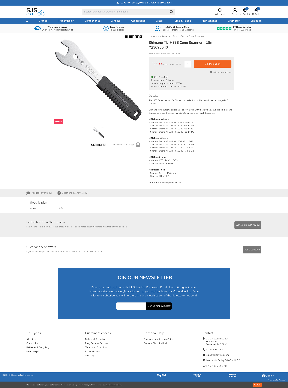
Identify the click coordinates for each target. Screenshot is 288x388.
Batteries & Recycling (37, 347)
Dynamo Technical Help (156, 343)
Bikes (159, 21)
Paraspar (282, 380)
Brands (43, 21)
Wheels (115, 21)
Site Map (89, 355)
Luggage (256, 21)
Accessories (138, 21)
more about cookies (113, 385)
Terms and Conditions (96, 347)
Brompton (234, 21)
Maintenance (209, 21)
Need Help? (32, 351)
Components (92, 21)
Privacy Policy (92, 351)
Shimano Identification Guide (158, 339)
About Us (31, 339)
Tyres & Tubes (182, 21)
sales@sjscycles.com (217, 355)
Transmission (66, 21)
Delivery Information (95, 339)
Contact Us (32, 343)
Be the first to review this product (166, 53)
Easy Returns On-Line (96, 343)
